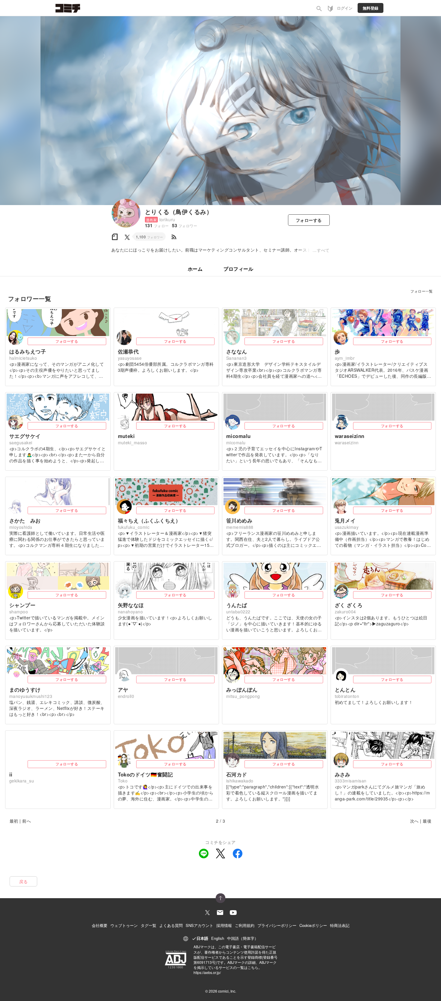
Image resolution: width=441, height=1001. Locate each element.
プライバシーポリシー (276, 925)
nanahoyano (130, 612)
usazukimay (347, 527)
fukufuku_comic (134, 527)
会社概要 (99, 925)
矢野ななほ (131, 605)
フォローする (67, 341)
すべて (323, 250)
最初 (14, 821)
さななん (236, 351)
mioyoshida (20, 527)
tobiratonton (347, 696)
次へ (414, 821)
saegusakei (20, 442)
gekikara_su (21, 781)
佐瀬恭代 (128, 351)
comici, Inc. (227, 991)
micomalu (238, 435)
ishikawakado (240, 781)
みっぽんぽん (242, 689)
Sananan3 (236, 358)
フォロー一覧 (421, 290)
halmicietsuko (23, 358)
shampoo (18, 612)
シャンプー (22, 605)
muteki (126, 435)
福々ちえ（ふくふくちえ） (149, 520)
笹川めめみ (239, 520)
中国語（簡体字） (242, 938)
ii (11, 774)
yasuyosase (130, 358)
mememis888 (240, 527)
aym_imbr (345, 358)
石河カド (236, 774)
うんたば (236, 605)
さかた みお (25, 520)
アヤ (123, 689)
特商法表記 (340, 925)
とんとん (345, 689)
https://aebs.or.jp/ (207, 972)
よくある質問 (171, 925)
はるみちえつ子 (27, 351)
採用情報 (224, 925)
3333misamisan (351, 781)
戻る (23, 881)
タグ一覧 (148, 925)
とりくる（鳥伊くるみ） (178, 211)
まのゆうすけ (25, 689)
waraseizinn (349, 435)
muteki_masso (132, 442)
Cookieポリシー (313, 925)
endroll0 (126, 696)
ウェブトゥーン (124, 925)
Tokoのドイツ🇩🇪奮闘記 (145, 774)
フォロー (309, 220)
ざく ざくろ (349, 605)
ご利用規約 (244, 925)
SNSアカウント (199, 925)
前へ (26, 821)
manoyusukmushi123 (30, 696)
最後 (427, 821)
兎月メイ (345, 520)
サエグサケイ (25, 435)
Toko (123, 781)
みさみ (342, 774)
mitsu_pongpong (243, 696)
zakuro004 (345, 612)
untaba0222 (238, 612)
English (217, 938)
